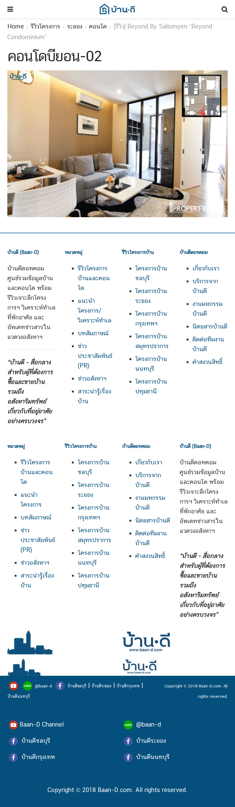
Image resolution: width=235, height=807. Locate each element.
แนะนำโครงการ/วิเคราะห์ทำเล (94, 310)
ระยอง (74, 26)
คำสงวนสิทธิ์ (207, 362)
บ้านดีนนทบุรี (18, 696)
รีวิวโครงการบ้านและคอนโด (94, 278)
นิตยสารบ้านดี (209, 326)
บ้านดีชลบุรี (76, 685)
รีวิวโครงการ (45, 26)
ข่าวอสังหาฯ (92, 378)
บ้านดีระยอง (101, 685)
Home (15, 26)
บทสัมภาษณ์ (93, 333)
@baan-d (43, 685)
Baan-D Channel (42, 724)
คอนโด (98, 26)
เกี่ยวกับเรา (205, 268)
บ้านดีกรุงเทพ (128, 685)
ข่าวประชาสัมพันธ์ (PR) (95, 355)
